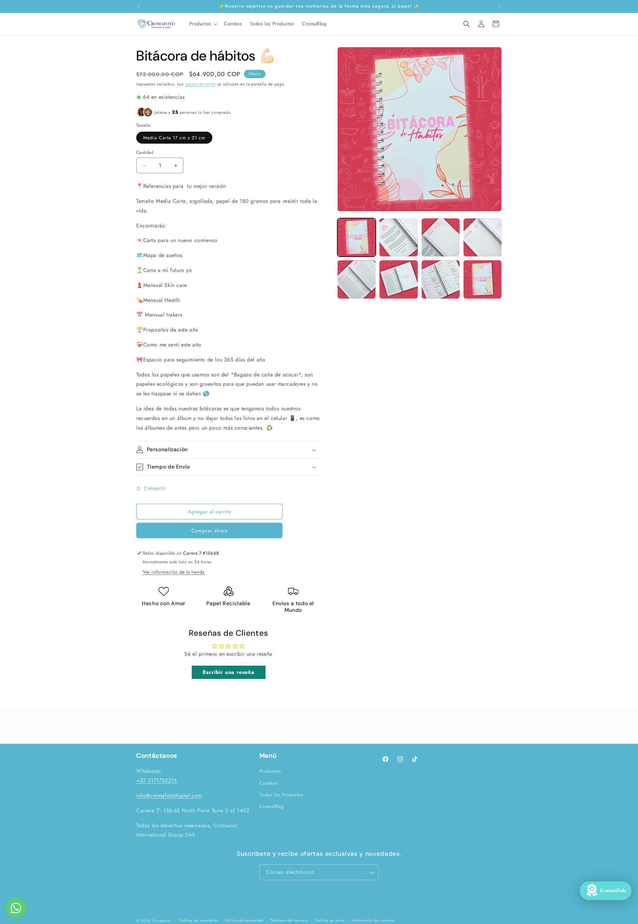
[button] (202, 24)
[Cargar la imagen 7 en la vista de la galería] (440, 279)
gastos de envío (200, 84)
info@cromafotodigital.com (169, 795)
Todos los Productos (281, 794)
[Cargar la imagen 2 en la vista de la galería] (398, 237)
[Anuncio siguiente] (499, 6)
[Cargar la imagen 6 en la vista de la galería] (398, 279)
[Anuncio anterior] (138, 6)
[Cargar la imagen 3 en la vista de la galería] (440, 237)
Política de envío (330, 920)
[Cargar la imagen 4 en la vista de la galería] (482, 237)
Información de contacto (373, 920)
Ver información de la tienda (174, 572)
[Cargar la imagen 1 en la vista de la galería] (356, 237)
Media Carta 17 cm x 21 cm (174, 137)
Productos (270, 771)
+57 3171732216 (156, 780)
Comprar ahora (209, 530)
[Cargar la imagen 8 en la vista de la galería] (482, 279)
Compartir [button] (155, 488)
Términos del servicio (289, 920)
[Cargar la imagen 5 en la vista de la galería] (356, 279)
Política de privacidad (244, 920)
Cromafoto (162, 920)
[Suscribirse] (371, 872)
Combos (269, 783)
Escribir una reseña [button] (228, 672)
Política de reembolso (198, 920)
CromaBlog (272, 806)
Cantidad (144, 152)
